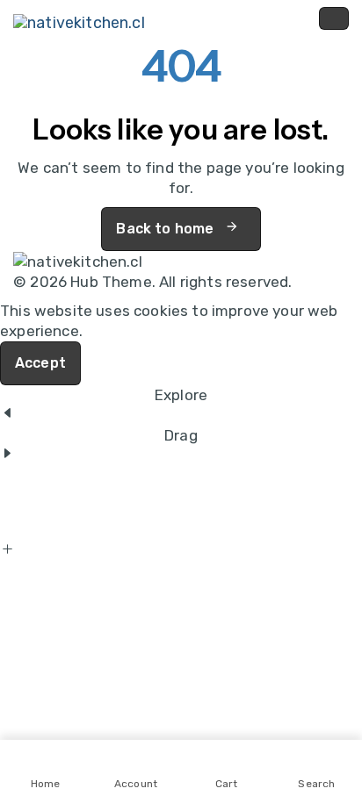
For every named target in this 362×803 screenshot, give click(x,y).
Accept (40, 363)
